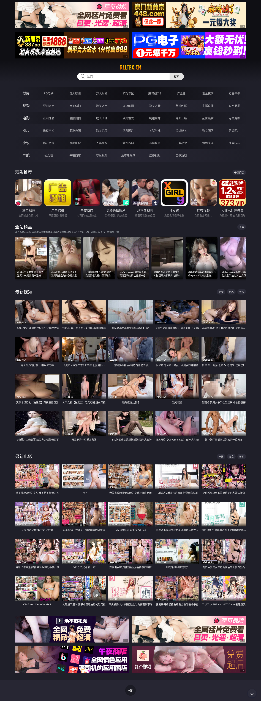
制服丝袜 (155, 118)
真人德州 (75, 93)
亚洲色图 (75, 131)
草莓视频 (101, 155)
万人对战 (101, 93)
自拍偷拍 (75, 106)
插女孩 (48, 155)
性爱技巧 (234, 143)
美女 (221, 291)
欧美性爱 (128, 118)
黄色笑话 (208, 143)
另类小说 (181, 143)
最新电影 (23, 456)
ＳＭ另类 (234, 106)
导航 (26, 155)
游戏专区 (128, 93)
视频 (26, 105)
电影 (26, 118)
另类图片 (234, 131)
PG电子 (48, 93)
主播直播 (208, 106)
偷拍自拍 (75, 118)
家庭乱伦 (75, 143)
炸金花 (181, 93)
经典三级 (181, 118)
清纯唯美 (181, 131)
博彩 (26, 93)
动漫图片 (128, 131)
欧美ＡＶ (101, 106)
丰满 (221, 456)
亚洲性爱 (48, 118)
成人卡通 (101, 118)
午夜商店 (75, 155)
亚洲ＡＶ (48, 106)
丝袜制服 (181, 106)
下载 (241, 227)
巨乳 (231, 291)
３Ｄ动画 (128, 106)
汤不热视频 (128, 155)
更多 (241, 291)
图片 (26, 130)
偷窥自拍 (48, 131)
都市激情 (48, 143)
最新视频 (23, 292)
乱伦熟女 (208, 118)
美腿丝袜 (155, 131)
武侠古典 (128, 143)
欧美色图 (101, 131)
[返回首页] (252, 693)
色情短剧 (181, 155)
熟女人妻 (155, 106)
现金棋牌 (208, 93)
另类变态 (234, 118)
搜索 (177, 76)
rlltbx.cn (130, 67)
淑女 (231, 456)
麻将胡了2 (154, 93)
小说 (26, 143)
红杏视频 (155, 155)
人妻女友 (101, 143)
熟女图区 (208, 131)
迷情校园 (155, 143)
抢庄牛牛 (234, 93)
